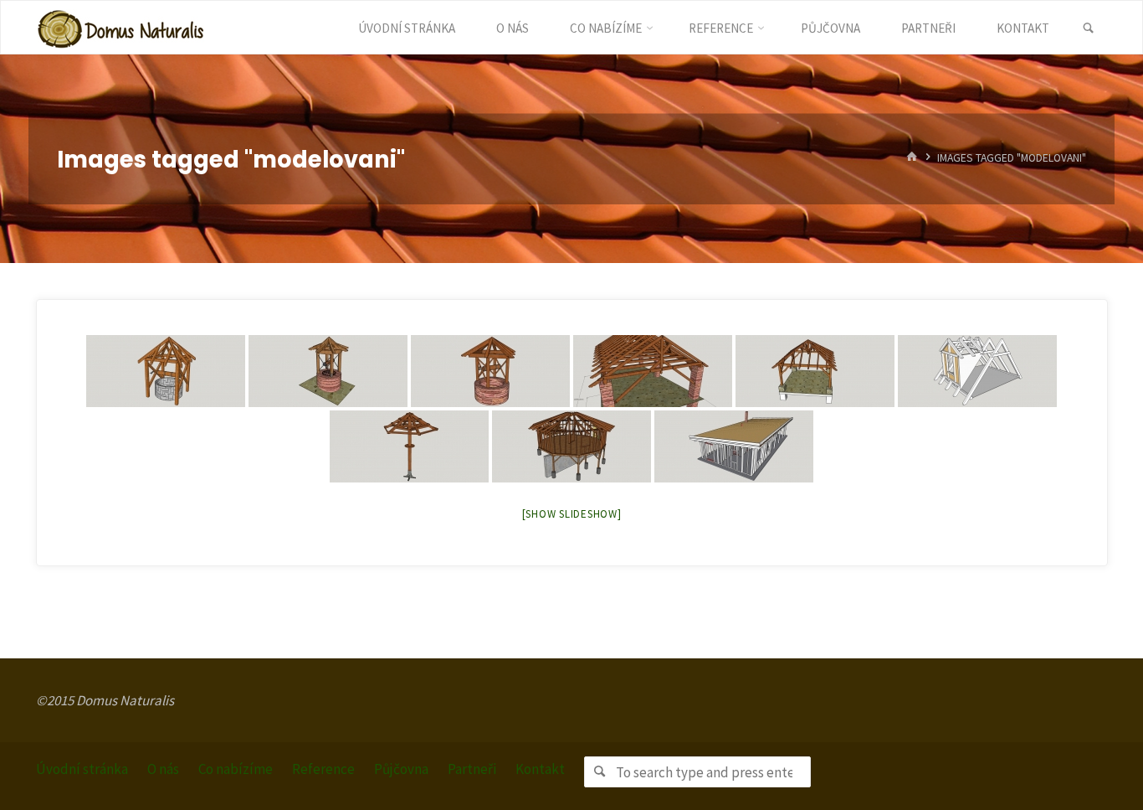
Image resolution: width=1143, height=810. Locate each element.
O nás (163, 769)
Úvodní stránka (82, 769)
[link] (1088, 28)
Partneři (472, 769)
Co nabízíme (235, 769)
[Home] (912, 158)
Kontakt (540, 769)
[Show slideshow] (572, 514)
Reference (323, 769)
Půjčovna (401, 769)
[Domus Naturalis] (120, 27)
